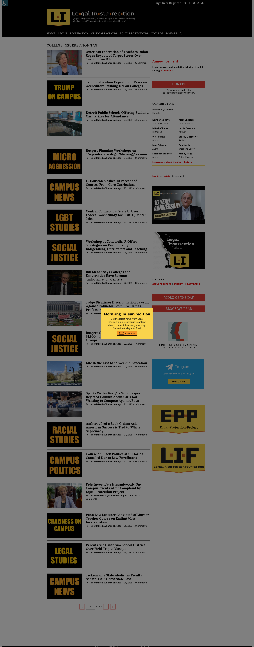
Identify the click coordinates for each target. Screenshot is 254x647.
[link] (127, 310)
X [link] (151, 310)
